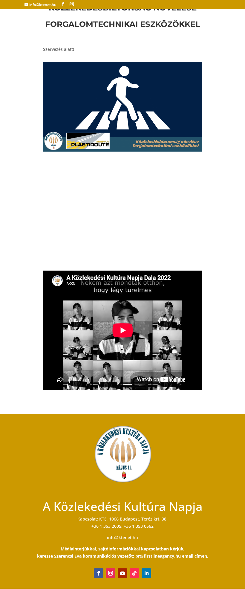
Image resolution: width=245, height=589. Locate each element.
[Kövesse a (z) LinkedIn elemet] (146, 573)
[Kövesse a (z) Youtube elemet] (122, 573)
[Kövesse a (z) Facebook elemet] (98, 573)
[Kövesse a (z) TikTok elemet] (134, 573)
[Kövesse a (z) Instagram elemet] (110, 573)
